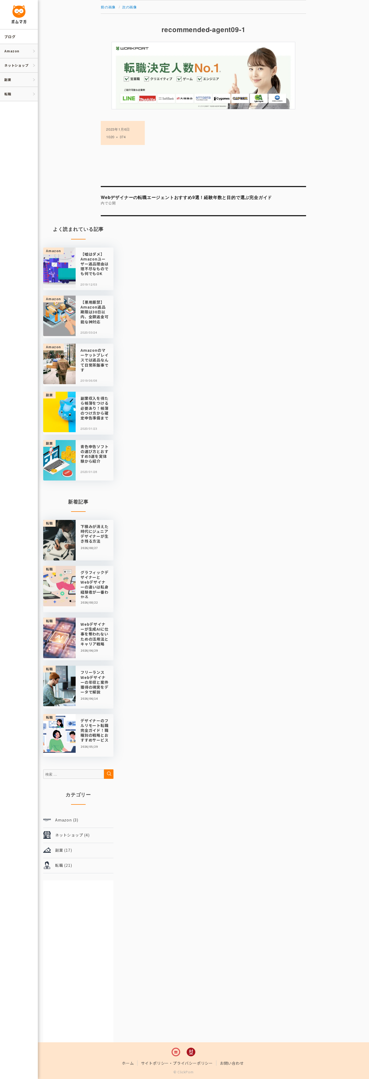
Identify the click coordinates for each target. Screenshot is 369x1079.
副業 (7, 79)
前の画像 (108, 6)
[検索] (108, 774)
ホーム (128, 1063)
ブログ (9, 36)
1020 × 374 (116, 136)
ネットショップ (16, 65)
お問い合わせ (232, 1063)
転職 (7, 94)
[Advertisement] (78, 961)
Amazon (11, 51)
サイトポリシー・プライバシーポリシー (177, 1063)
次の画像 (129, 6)
